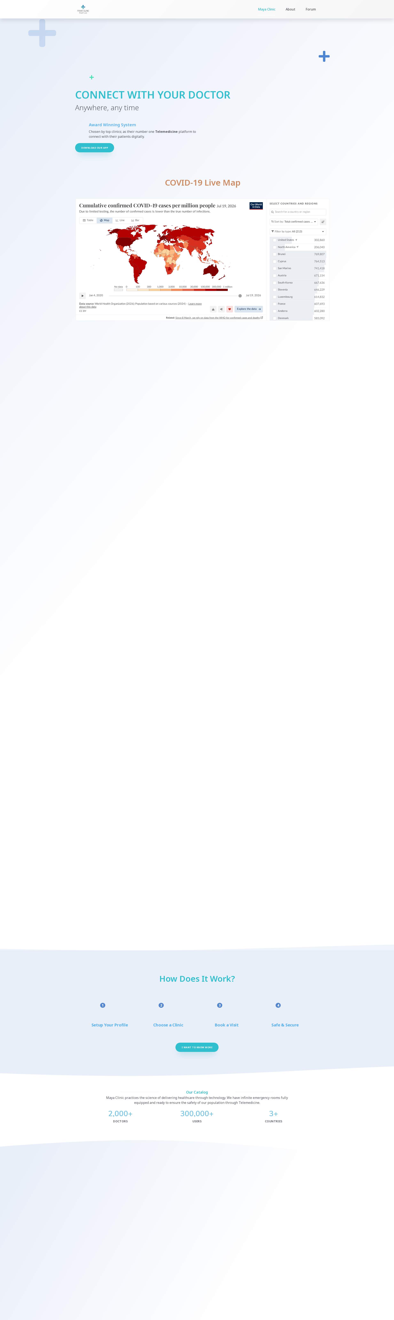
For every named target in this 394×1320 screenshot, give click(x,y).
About (290, 9)
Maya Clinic (266, 9)
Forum (311, 9)
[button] (94, 147)
